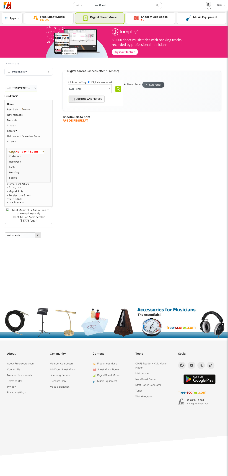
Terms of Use (14, 380)
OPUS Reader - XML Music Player (151, 365)
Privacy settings (16, 392)
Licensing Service (60, 375)
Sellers (11, 130)
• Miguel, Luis (14, 191)
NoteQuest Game (145, 379)
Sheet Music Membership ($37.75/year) (28, 218)
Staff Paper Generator (148, 384)
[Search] (118, 89)
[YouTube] (191, 365)
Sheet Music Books (108, 369)
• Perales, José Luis (18, 195)
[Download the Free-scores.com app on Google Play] (199, 379)
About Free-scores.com (20, 363)
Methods (12, 120)
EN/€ (219, 5)
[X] (201, 365)
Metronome (142, 373)
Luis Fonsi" (155, 84)
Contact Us (13, 369)
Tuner (138, 390)
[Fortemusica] (181, 401)
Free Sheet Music (107, 363)
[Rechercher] (157, 5)
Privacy (11, 386)
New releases (15, 114)
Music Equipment (107, 380)
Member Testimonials (19, 375)
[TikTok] (210, 365)
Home (10, 104)
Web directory (143, 396)
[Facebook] (182, 365)
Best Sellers (14, 109)
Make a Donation (59, 386)
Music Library (19, 71)
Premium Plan (58, 380)
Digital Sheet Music (108, 375)
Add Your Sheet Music (63, 369)
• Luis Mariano (15, 202)
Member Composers (61, 363)
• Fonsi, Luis (14, 187)
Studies (11, 125)
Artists (11, 141)
